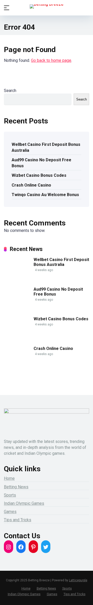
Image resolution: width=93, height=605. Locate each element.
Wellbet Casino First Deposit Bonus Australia (46, 147)
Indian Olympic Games (24, 503)
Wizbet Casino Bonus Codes (39, 175)
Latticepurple (78, 580)
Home (9, 478)
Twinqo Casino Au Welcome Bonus (45, 194)
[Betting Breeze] (47, 6)
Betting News (16, 486)
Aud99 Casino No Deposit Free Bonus (41, 162)
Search (10, 90)
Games (10, 511)
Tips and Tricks (17, 519)
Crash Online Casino (31, 185)
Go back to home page (51, 60)
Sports (10, 495)
